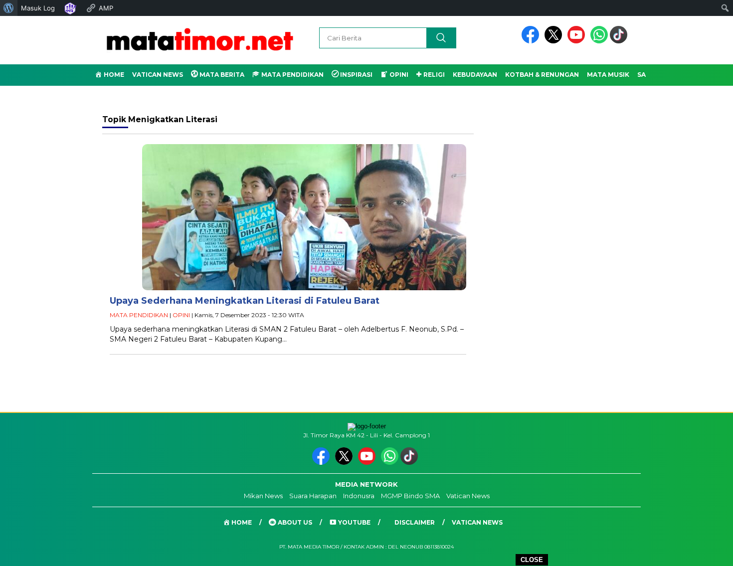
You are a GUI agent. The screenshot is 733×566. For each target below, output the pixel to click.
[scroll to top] (703, 551)
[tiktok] (620, 41)
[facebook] (532, 41)
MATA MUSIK (608, 74)
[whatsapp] (599, 41)
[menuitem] (8, 8)
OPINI (181, 315)
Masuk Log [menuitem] (38, 8)
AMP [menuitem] (106, 8)
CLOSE (532, 560)
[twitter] (555, 41)
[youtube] (577, 41)
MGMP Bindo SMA (410, 496)
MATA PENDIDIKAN (139, 315)
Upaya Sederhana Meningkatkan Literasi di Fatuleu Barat (244, 300)
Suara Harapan (313, 496)
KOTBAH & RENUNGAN (542, 74)
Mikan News (263, 496)
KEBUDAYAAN (475, 74)
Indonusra (358, 496)
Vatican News (157, 74)
